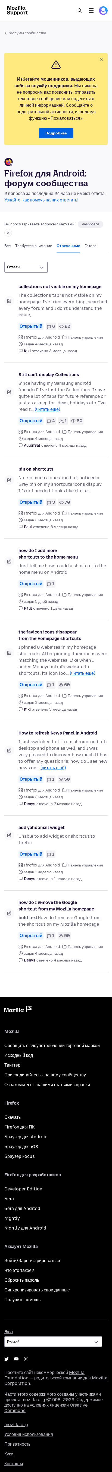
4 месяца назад (72, 445)
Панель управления (85, 337)
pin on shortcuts (35, 469)
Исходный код (18, 1055)
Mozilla (18, 1010)
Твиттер (12, 1065)
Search (80, 10)
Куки (8, 1454)
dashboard (90, 224)
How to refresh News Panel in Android (57, 733)
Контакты (13, 1463)
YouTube (16, 1359)
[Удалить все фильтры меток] (8, 233)
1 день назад (62, 608)
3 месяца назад (63, 351)
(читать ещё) (47, 409)
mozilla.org (16, 1424)
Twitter (6, 1359)
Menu (91, 10)
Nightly (12, 1218)
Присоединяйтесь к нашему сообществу (45, 1074)
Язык (8, 1331)
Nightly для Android (25, 1228)
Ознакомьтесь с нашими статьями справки (47, 1084)
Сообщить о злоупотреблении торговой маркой (52, 1045)
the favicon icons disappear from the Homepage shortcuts (49, 635)
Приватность (17, 1444)
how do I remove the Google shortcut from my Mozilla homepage (56, 906)
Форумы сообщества (27, 33)
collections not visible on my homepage (59, 286)
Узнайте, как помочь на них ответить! (41, 200)
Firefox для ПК (19, 1127)
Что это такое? (19, 1270)
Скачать (12, 1117)
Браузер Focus (19, 1156)
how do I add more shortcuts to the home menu (48, 554)
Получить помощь (22, 1299)
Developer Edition (23, 1189)
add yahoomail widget (41, 827)
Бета (9, 1198)
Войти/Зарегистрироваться (32, 1260)
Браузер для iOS (21, 1146)
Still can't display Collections (48, 374)
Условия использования (28, 1434)
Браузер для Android (26, 1136)
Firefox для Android (42, 337)
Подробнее (56, 133)
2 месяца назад (68, 804)
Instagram (26, 1359)
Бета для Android (22, 1208)
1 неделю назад (68, 879)
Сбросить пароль (21, 1280)
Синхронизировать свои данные (37, 1290)
